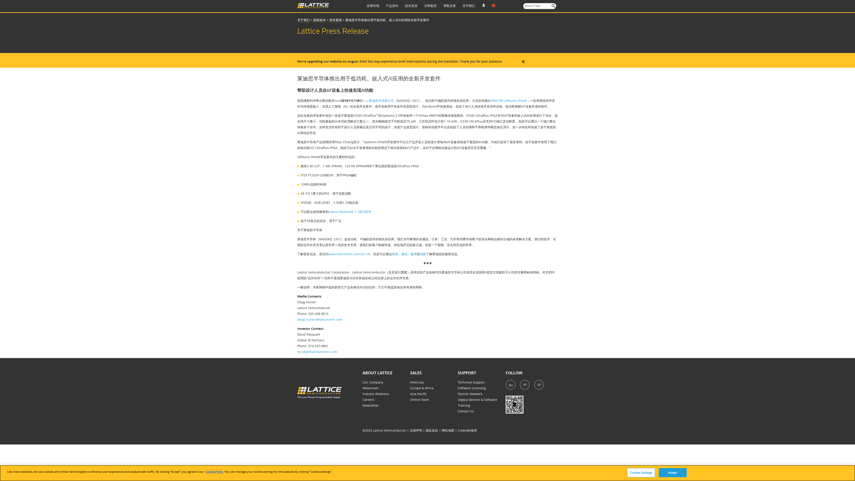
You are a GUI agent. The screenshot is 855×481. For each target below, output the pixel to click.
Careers (368, 399)
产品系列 (392, 6)
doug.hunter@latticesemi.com (319, 319)
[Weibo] (539, 384)
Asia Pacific (418, 394)
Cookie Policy (214, 472)
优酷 (423, 254)
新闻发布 (319, 20)
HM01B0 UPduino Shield (509, 100)
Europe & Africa (422, 388)
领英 (395, 254)
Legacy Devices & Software (477, 399)
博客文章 (449, 6)
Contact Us (466, 411)
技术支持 (411, 6)
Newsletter (370, 405)
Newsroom (370, 388)
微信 (404, 254)
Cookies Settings (641, 473)
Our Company (372, 382)
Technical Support (471, 382)
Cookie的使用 (467, 430)
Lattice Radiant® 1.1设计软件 (350, 212)
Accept (672, 473)
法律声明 (416, 430)
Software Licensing (472, 388)
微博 (414, 254)
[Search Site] (554, 6)
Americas (417, 382)
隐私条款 (432, 430)
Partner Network (470, 394)
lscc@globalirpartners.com (317, 352)
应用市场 (373, 6)
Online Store (419, 399)
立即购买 (430, 6)
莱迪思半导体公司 (381, 100)
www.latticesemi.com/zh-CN (349, 254)
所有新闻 (335, 20)
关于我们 (468, 6)
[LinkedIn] (510, 384)
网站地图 (448, 430)
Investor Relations (375, 394)
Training (464, 405)
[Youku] (524, 384)
